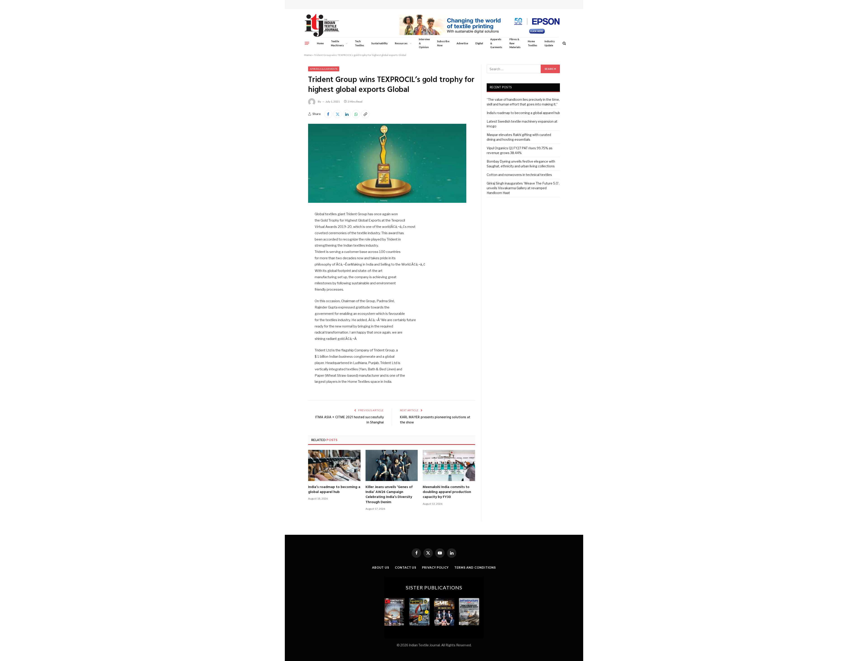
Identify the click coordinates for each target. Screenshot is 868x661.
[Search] (564, 43)
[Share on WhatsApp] (356, 114)
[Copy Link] (365, 114)
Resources (401, 43)
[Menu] (307, 43)
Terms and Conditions (475, 567)
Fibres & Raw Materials (515, 43)
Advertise (462, 43)
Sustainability (379, 43)
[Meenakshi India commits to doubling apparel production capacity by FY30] (449, 465)
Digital (479, 43)
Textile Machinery (337, 43)
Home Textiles (532, 43)
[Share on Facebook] (328, 114)
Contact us (405, 567)
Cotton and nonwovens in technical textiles (519, 175)
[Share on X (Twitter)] (337, 114)
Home (320, 43)
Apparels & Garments (496, 43)
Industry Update (550, 43)
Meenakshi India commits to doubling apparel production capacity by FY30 (447, 492)
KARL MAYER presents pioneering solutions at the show (435, 420)
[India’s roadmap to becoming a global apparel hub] (334, 465)
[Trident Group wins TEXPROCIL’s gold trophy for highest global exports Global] (387, 201)
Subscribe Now (443, 43)
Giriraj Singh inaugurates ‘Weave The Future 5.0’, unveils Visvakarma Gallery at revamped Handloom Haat (523, 188)
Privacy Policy (435, 567)
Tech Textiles (359, 43)
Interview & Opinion (424, 43)
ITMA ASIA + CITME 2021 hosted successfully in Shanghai (349, 420)
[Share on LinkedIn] (347, 114)
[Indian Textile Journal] (322, 25)
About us (380, 567)
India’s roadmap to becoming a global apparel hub (334, 490)
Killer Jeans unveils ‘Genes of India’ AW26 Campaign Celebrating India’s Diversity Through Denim (389, 495)
